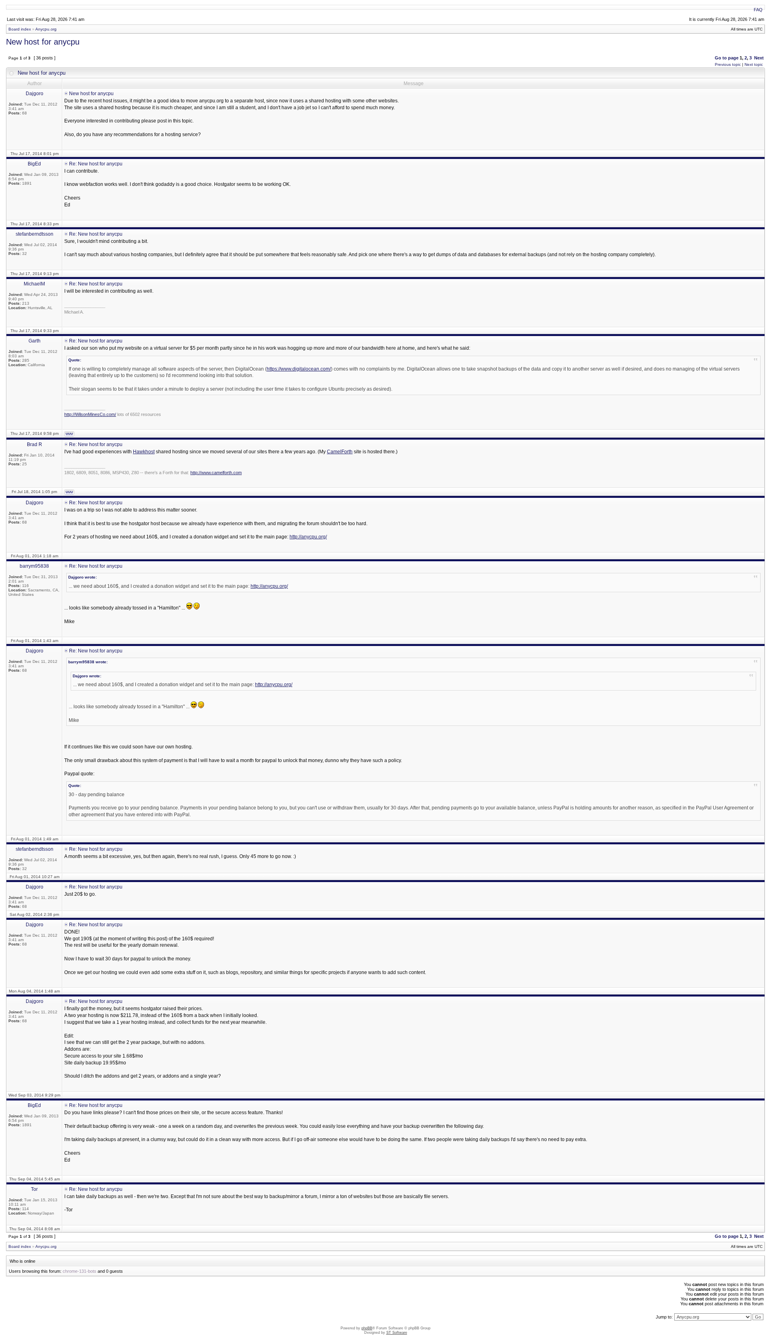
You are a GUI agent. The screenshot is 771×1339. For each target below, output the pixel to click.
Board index (19, 29)
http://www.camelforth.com (216, 472)
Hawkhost (144, 451)
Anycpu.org (46, 29)
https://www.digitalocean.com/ (299, 369)
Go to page (726, 57)
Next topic (753, 64)
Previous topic (728, 64)
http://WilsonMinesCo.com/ (90, 414)
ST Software (396, 1333)
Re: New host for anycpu (95, 164)
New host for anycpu (43, 41)
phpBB (366, 1328)
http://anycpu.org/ (308, 537)
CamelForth (340, 451)
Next (759, 57)
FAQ (758, 9)
